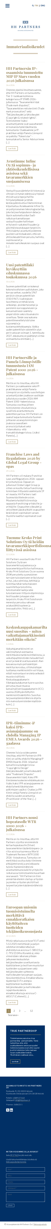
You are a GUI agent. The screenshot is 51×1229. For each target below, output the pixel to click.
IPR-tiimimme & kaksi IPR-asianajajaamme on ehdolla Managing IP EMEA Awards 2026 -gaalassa (24, 732)
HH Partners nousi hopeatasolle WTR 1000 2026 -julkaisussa (22, 823)
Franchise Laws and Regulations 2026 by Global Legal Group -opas (24, 460)
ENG (43, 5)
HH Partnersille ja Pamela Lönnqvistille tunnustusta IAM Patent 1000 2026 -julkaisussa (23, 365)
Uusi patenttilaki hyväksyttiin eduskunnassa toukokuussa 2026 (21, 270)
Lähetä (10, 1205)
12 (31, 1010)
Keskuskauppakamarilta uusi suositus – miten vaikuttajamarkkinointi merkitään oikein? (26, 633)
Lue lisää (12, 148)
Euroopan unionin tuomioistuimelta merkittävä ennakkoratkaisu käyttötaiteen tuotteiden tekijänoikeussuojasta (24, 919)
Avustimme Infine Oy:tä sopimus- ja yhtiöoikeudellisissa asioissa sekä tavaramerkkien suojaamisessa (22, 171)
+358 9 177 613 (18, 1098)
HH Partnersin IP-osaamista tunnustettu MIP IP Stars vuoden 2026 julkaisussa (24, 74)
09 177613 (14, 1155)
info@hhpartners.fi (22, 1100)
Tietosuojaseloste (40, 1224)
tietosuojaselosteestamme (16, 1162)
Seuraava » (13, 1015)
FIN (36, 5)
